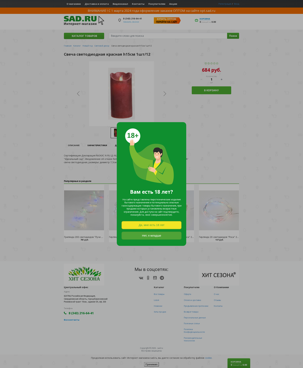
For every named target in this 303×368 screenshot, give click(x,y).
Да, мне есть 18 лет (151, 225)
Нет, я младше (151, 235)
